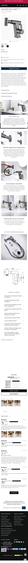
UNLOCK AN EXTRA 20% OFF (14, 293)
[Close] (25, 269)
